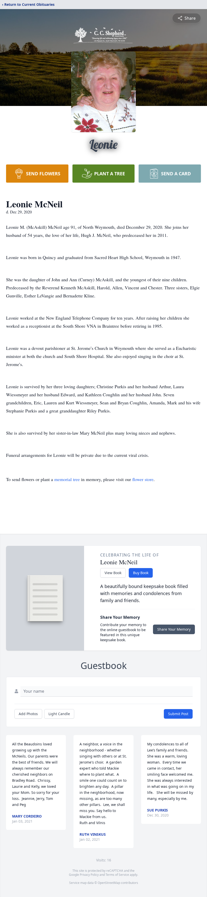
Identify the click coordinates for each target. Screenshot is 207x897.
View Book (113, 572)
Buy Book (140, 572)
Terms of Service (117, 875)
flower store (142, 479)
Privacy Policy (89, 875)
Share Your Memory (174, 629)
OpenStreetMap (109, 883)
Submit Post (178, 713)
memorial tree (67, 479)
